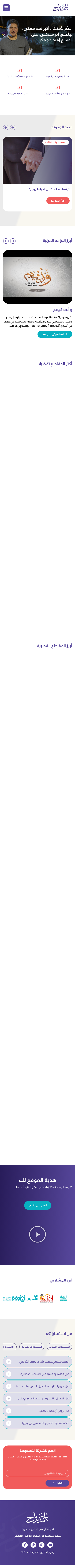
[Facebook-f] (25, 1545)
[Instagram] (41, 1545)
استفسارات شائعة (55, 142)
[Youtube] (50, 1545)
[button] (71, 35)
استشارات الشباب (59, 1346)
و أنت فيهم (62, 309)
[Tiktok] (33, 1545)
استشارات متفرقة (32, 1346)
